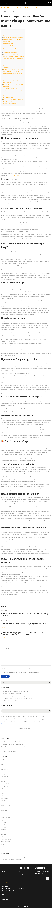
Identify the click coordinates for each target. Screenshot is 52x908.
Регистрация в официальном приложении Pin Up (13, 56)
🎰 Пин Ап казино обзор (8, 50)
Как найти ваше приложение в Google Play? (12, 39)
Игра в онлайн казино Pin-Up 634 (10, 54)
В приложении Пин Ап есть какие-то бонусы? (13, 37)
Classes (20, 874)
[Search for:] (26, 682)
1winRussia (3, 762)
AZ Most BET (4, 781)
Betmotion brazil (5, 791)
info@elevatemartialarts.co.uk (7, 896)
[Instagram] (3, 3)
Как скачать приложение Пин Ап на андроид (12, 47)
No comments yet (32, 8)
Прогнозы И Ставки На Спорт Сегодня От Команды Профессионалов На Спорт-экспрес (22, 633)
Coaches (20, 877)
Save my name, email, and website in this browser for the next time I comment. (21, 672)
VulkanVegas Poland (5, 841)
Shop (19, 885)
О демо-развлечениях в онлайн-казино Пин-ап (13, 58)
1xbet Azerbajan (4, 767)
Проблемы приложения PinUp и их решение (12, 71)
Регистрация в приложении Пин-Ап (10, 48)
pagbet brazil (4, 820)
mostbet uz (3, 812)
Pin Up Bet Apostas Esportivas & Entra (9, 700)
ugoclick (14, 8)
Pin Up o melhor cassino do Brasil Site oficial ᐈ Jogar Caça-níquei (16, 698)
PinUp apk (3, 827)
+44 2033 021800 (5, 882)
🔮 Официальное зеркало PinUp (10, 88)
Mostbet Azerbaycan (6, 805)
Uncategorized (21, 8)
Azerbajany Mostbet (5, 783)
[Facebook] (5, 901)
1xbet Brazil (3, 771)
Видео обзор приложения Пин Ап (10, 103)
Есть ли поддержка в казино (9, 79)
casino (2, 793)
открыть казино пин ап (14, 175)
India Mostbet (4, 796)
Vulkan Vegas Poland (6, 839)
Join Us (20, 880)
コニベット (3, 846)
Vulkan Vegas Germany (6, 837)
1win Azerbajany (4, 759)
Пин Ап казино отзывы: (8, 43)
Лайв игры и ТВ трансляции (9, 94)
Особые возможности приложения (10, 33)
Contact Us (21, 888)
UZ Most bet (4, 834)
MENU (49, 3)
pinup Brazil (3, 829)
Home (19, 871)
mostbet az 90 (4, 803)
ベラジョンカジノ (5, 849)
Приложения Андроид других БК (10, 45)
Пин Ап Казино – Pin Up (8, 41)
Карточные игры (6, 35)
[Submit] (47, 878)
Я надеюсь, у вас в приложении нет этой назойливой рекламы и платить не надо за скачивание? (12, 62)
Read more (3, 619)
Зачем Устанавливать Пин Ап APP (10, 77)
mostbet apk (4, 800)
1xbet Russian (4, 779)
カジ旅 (2, 844)
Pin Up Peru (3, 824)
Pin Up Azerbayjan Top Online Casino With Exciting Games (24, 614)
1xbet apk (3, 764)
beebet (2, 788)
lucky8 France (4, 798)
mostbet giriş (4, 808)
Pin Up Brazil (3, 822)
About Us (20, 882)
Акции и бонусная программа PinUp (10, 52)
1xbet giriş (3, 774)
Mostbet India (4, 810)
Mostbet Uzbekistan (5, 817)
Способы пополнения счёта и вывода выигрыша (13, 69)
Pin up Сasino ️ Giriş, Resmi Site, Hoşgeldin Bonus (23, 623)
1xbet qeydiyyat (4, 776)
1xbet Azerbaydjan (5, 769)
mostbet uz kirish (5, 815)
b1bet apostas (4, 786)
